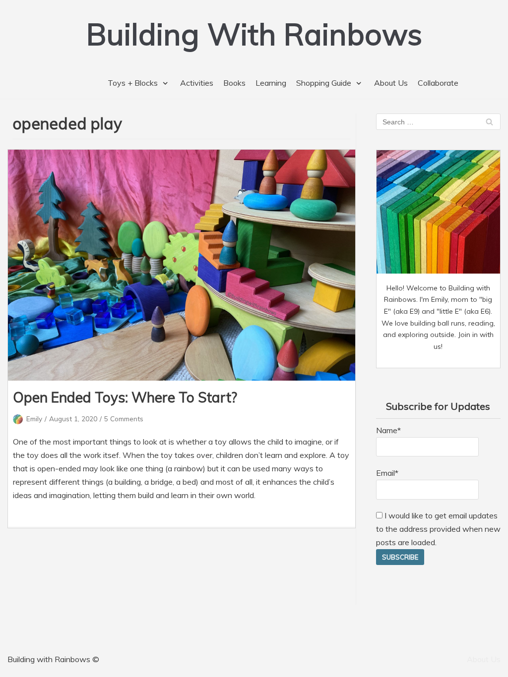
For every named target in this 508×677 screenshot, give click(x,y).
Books (234, 83)
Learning (270, 83)
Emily (34, 418)
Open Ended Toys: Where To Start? (125, 397)
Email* (387, 473)
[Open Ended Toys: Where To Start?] (181, 265)
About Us (391, 83)
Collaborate (438, 83)
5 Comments (123, 418)
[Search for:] (438, 121)
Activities (196, 83)
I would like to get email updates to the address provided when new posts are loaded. (438, 528)
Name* (388, 430)
